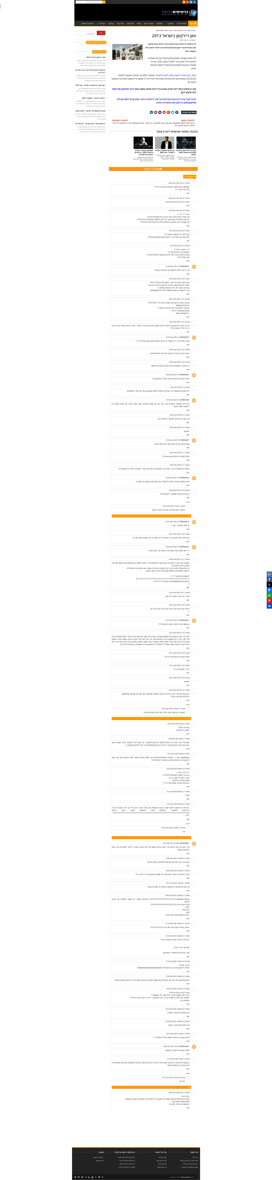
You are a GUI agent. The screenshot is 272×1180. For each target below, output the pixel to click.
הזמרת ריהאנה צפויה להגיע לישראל (171, 75)
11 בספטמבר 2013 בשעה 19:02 (175, 895)
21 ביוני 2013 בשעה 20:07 (177, 299)
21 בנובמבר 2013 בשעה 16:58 (176, 1046)
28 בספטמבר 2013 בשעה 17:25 (175, 1009)
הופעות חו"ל (182, 23)
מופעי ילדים (148, 23)
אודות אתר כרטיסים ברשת (189, 1161)
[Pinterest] (269, 600)
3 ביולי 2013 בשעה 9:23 (177, 387)
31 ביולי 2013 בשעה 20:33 (177, 690)
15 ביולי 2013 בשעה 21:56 (177, 547)
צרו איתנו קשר (161, 1167)
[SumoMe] (269, 606)
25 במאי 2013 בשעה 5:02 (177, 230)
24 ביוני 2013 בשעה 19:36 (177, 322)
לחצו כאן (177, 102)
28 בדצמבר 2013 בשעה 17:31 (171, 1077)
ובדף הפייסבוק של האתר (123, 89)
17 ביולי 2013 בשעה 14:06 (177, 559)
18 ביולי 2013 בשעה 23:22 (177, 620)
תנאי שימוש (162, 1157)
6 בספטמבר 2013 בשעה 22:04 (175, 870)
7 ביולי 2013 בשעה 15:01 (177, 440)
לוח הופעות (100, 1161)
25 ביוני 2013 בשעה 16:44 (177, 349)
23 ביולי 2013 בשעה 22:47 (177, 653)
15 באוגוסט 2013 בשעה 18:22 (176, 769)
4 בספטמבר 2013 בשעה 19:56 (171, 828)
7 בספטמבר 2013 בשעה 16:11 (175, 883)
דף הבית (195, 1157)
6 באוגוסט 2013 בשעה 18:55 (176, 724)
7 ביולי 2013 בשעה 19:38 (177, 465)
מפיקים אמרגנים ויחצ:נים (189, 1167)
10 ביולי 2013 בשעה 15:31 (177, 521)
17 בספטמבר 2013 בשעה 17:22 (175, 923)
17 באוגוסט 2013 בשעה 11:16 (176, 791)
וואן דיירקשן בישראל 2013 (95, 57)
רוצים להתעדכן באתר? (190, 1164)
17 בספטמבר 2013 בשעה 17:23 (175, 936)
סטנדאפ (130, 23)
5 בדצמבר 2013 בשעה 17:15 (176, 1059)
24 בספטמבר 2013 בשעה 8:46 (175, 989)
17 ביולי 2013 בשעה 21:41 (177, 592)
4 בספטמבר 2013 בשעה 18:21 (176, 843)
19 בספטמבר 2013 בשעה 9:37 (175, 961)
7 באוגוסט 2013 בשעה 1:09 (176, 739)
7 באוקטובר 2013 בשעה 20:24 (176, 1033)
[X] (269, 584)
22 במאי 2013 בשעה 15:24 (177, 210)
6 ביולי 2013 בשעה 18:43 (177, 415)
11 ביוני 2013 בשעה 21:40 (177, 266)
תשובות (188, 502)
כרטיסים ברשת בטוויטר (127, 1161)
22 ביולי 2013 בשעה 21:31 (177, 633)
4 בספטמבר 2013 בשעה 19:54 (175, 858)
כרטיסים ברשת (185, 1177)
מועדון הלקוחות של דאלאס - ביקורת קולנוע (89, 111)
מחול (139, 23)
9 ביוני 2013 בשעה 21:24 (177, 245)
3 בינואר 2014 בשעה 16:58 (177, 1092)
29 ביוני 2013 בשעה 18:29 (177, 375)
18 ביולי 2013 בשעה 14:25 (177, 605)
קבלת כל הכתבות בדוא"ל (126, 1167)
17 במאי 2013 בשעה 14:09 (177, 183)
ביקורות (102, 23)
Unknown (184, 266)
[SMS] (269, 590)
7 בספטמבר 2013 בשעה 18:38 (171, 708)
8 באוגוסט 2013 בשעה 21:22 (176, 754)
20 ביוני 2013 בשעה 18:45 (177, 279)
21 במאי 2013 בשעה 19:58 (177, 198)
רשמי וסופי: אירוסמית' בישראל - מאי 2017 (90, 85)
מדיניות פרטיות (161, 1161)
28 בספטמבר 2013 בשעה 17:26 (175, 1021)
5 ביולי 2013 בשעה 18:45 (177, 400)
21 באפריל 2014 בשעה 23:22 (171, 506)
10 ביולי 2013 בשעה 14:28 (177, 490)
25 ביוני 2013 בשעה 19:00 (177, 362)
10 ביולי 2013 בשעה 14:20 (177, 478)
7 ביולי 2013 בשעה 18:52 (177, 452)
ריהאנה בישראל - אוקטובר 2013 (93, 98)
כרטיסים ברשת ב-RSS (127, 1164)
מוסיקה (171, 23)
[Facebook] (269, 579)
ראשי (192, 23)
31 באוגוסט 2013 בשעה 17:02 (176, 804)
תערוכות (120, 23)
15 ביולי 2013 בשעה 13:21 (177, 534)
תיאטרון (159, 23)
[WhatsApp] (269, 595)
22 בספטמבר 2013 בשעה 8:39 (175, 976)
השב (187, 193)
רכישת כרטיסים (87, 23)
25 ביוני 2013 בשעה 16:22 (177, 337)
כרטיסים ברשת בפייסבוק (126, 1157)
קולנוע (111, 23)
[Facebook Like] (269, 574)
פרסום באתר (162, 1164)
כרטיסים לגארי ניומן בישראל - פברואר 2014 (89, 123)
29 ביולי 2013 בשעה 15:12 (177, 665)
